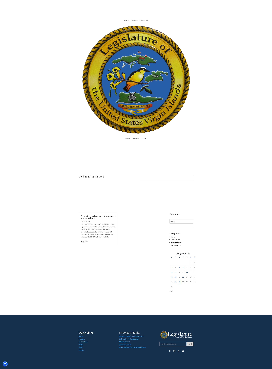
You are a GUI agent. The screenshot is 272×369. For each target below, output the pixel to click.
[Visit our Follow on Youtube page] (183, 351)
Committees (144, 20)
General (126, 20)
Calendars (135, 138)
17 (171, 277)
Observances (175, 240)
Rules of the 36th (125, 345)
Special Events (176, 245)
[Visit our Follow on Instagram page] (174, 351)
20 (183, 277)
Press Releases (176, 242)
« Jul (170, 291)
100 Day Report (124, 342)
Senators (134, 20)
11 (175, 272)
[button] (189, 344)
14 (187, 272)
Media (127, 138)
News (173, 237)
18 (175, 277)
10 (171, 272)
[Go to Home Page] (136, 79)
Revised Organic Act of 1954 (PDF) (131, 336)
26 (179, 282)
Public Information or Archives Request (132, 347)
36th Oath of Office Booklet (129, 339)
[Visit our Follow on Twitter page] (178, 351)
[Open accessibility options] (5, 363)
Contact (144, 138)
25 (175, 282)
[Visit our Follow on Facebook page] (169, 351)
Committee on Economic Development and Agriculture (98, 217)
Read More (84, 242)
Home (81, 336)
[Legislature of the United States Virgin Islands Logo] (176, 338)
